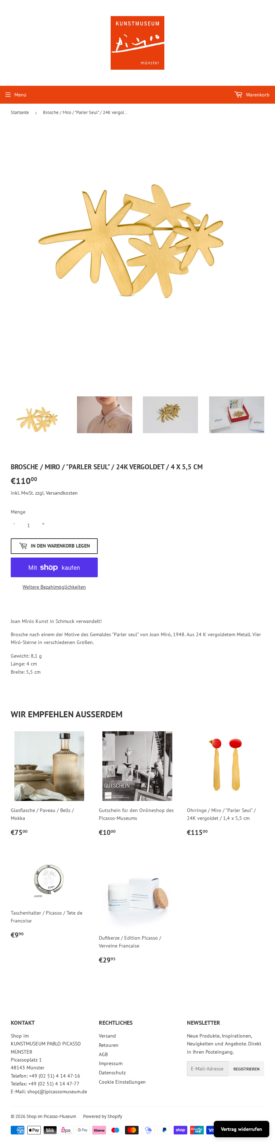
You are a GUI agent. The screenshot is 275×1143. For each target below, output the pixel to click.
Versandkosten (62, 493)
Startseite (20, 112)
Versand (107, 1036)
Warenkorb (257, 94)
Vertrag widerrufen (241, 1129)
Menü (20, 94)
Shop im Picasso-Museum (51, 1116)
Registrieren (246, 1069)
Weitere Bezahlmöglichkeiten (54, 587)
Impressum (110, 1063)
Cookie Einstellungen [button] (122, 1082)
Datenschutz (112, 1072)
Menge (18, 512)
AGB (103, 1054)
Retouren (109, 1045)
